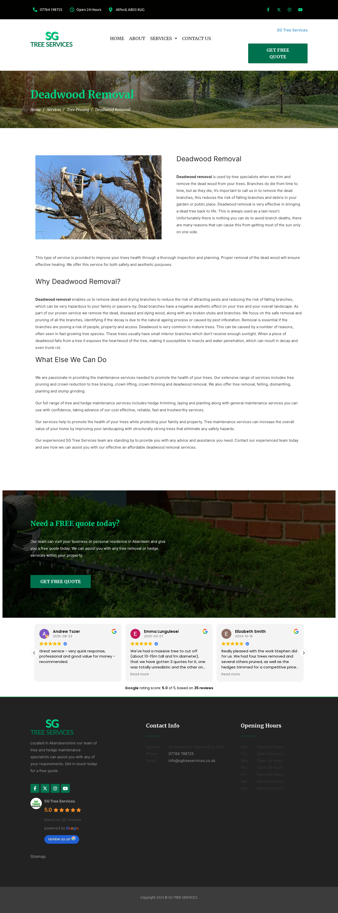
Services (161, 38)
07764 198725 (181, 753)
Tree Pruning (78, 109)
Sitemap (38, 856)
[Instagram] (289, 9)
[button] (303, 653)
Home (117, 38)
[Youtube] (300, 9)
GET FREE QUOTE (277, 53)
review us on (59, 839)
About (137, 38)
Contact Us (196, 38)
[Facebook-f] (268, 9)
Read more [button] (139, 674)
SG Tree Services (292, 30)
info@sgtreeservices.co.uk (192, 760)
